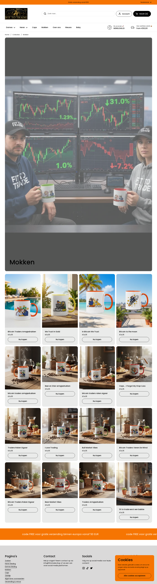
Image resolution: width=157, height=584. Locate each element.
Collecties (16, 35)
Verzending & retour (13, 581)
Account (126, 14)
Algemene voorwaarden (14, 578)
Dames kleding (11, 567)
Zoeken (8, 561)
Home (7, 35)
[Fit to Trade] (16, 14)
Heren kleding (10, 564)
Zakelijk (8, 575)
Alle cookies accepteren (134, 575)
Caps (7, 572)
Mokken (8, 569)
